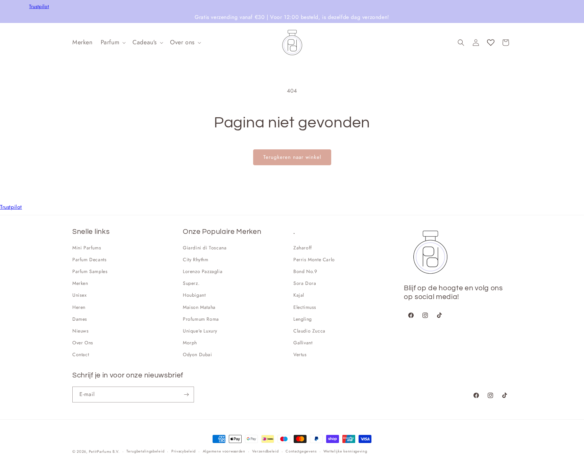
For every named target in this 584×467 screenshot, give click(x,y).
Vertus (300, 354)
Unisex (79, 295)
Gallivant (302, 342)
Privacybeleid (183, 451)
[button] (113, 42)
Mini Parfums (86, 247)
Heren (79, 307)
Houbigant (194, 295)
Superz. (191, 283)
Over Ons (82, 342)
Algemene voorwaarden (224, 451)
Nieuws (80, 330)
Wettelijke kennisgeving (345, 451)
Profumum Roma (201, 319)
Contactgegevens (301, 451)
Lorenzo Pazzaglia (202, 271)
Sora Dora (304, 283)
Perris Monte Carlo (314, 259)
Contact (80, 354)
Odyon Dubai (197, 354)
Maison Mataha (199, 307)
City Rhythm (196, 259)
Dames (79, 319)
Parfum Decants (89, 259)
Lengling (302, 319)
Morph (190, 342)
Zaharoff (302, 247)
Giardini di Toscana (204, 247)
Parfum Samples (89, 271)
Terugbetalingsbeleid (145, 451)
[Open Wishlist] (490, 42)
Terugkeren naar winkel (292, 157)
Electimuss (304, 307)
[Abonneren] (186, 394)
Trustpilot (39, 6)
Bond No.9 (305, 271)
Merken (80, 283)
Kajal (298, 295)
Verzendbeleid (265, 451)
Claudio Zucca (309, 330)
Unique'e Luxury (200, 330)
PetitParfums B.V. (104, 451)
